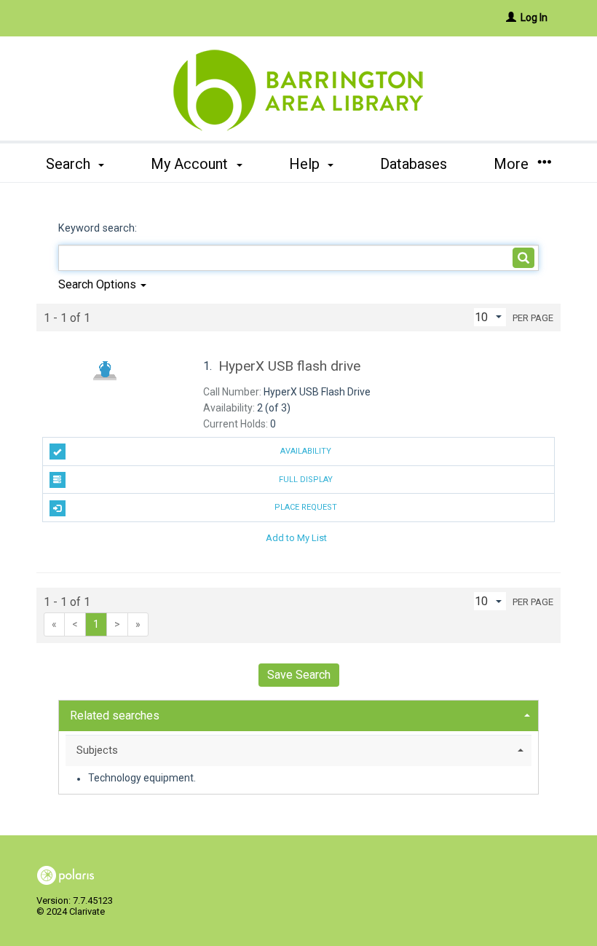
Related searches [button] (114, 715)
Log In (534, 17)
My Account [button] (191, 164)
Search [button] (70, 164)
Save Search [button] (299, 675)
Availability (305, 451)
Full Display (306, 479)
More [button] (513, 164)
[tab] (298, 714)
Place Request (305, 507)
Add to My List (296, 537)
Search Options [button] (98, 284)
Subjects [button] (97, 750)
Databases (413, 164)
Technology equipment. (142, 778)
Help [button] (306, 164)
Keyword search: (99, 228)
